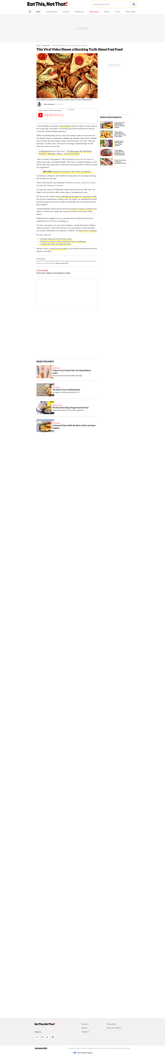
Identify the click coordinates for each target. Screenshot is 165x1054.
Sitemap (84, 1028)
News (38, 12)
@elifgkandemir (44, 151)
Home (38, 45)
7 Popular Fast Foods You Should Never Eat (55, 244)
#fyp (68, 151)
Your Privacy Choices (84, 1053)
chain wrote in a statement (87, 230)
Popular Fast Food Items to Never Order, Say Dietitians (72, 171)
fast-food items (65, 126)
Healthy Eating (51, 12)
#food (82, 151)
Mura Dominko (49, 104)
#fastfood (42, 154)
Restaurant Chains (61, 273)
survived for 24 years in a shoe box (81, 208)
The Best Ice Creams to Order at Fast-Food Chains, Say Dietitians (63, 241)
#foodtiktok (88, 151)
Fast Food (40, 273)
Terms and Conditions (114, 1028)
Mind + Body (130, 12)
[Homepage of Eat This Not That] (45, 1024)
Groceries (66, 12)
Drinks (117, 12)
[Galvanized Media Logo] (41, 1048)
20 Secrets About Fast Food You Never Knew (56, 239)
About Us (85, 1024)
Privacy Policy (111, 1024)
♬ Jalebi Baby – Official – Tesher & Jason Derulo (62, 154)
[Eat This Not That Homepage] (47, 4)
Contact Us (85, 1032)
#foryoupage (75, 151)
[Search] (134, 4)
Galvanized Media (81, 1048)
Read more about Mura (61, 263)
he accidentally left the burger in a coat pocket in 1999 (77, 196)
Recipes (107, 12)
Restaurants (94, 12)
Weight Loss (79, 12)
